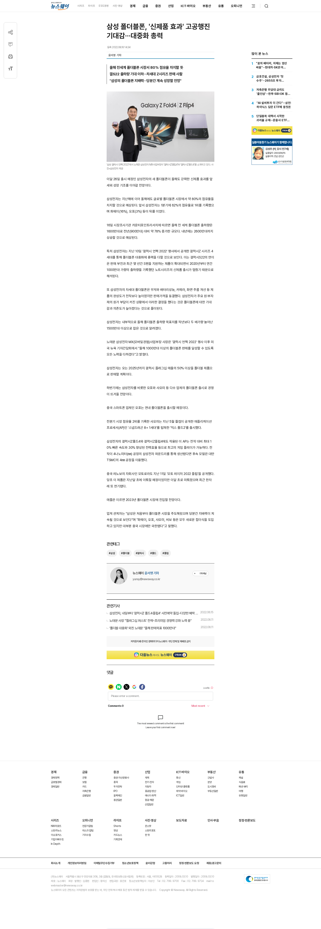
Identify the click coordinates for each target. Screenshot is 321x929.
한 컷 (147, 834)
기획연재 (118, 839)
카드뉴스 (118, 834)
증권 (158, 6)
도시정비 (211, 786)
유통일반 (243, 795)
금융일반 (86, 795)
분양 (209, 782)
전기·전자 (149, 782)
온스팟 (148, 825)
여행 (241, 791)
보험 (84, 782)
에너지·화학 (150, 795)
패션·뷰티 (243, 786)
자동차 (148, 786)
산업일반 (149, 804)
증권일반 (118, 799)
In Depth (55, 843)
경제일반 (55, 786)
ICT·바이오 (188, 6)
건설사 (210, 777)
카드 (84, 786)
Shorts (117, 825)
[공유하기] (10, 32)
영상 (116, 830)
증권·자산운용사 (121, 777)
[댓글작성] (10, 44)
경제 (133, 6)
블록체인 (118, 795)
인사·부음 (213, 820)
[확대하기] (160, 95)
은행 (84, 777)
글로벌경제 (56, 782)
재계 (147, 777)
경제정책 (55, 777)
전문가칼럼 (87, 825)
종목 (116, 782)
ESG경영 (103, 5)
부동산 (207, 6)
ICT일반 (180, 795)
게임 (178, 782)
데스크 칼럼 (87, 830)
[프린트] (10, 56)
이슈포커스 (56, 834)
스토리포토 (150, 830)
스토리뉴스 (56, 830)
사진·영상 (117, 5)
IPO (115, 791)
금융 (145, 6)
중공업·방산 (150, 791)
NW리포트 (56, 825)
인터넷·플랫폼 (182, 786)
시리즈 (80, 5)
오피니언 (236, 6)
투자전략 (118, 786)
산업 (171, 6)
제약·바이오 (181, 791)
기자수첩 (86, 834)
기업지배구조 (57, 839)
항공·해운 (149, 799)
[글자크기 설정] (10, 68)
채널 (241, 777)
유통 (221, 6)
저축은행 (86, 791)
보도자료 (181, 820)
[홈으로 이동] (60, 6)
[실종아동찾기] (258, 148)
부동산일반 (212, 791)
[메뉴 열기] (253, 6)
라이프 (91, 5)
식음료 (242, 782)
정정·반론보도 (247, 820)
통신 (178, 777)
